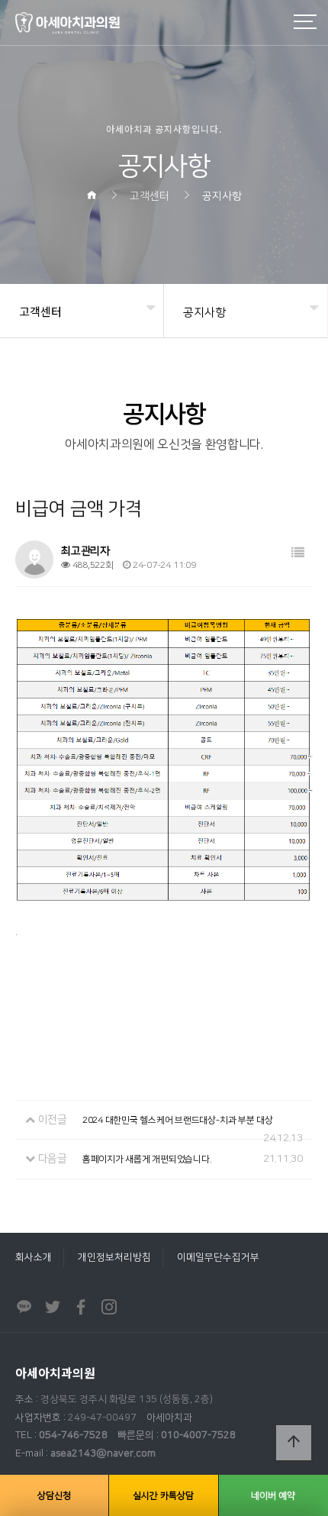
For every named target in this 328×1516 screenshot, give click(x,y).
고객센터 (40, 311)
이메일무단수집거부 (218, 1257)
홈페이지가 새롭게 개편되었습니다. (147, 1159)
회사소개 (33, 1257)
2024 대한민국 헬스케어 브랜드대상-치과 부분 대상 (177, 1120)
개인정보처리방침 (114, 1257)
